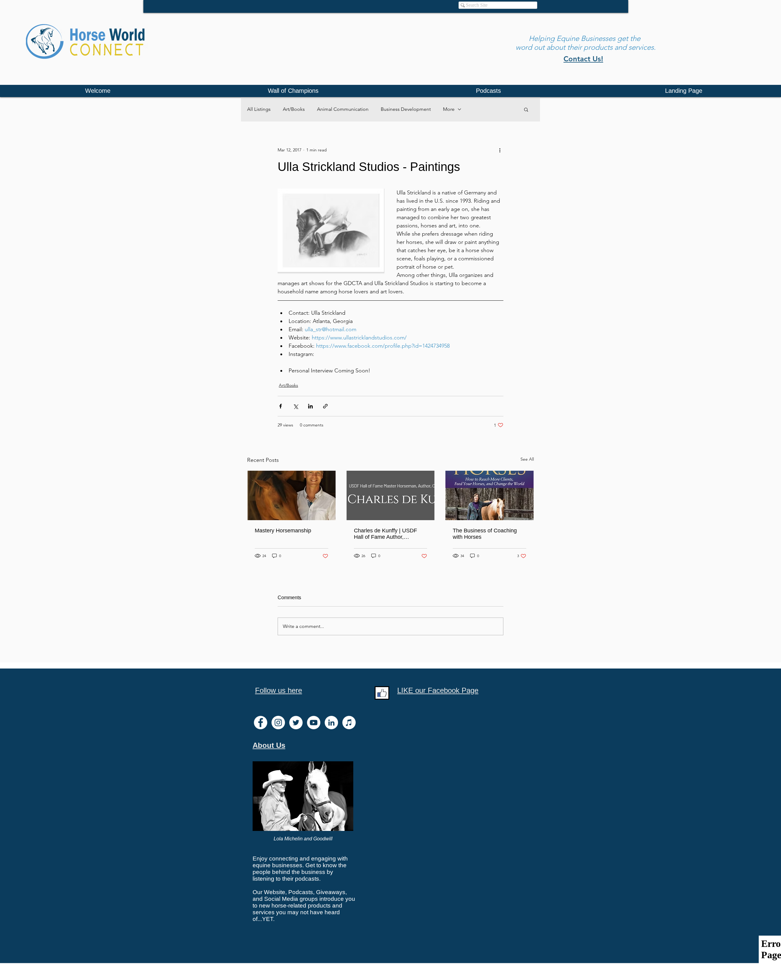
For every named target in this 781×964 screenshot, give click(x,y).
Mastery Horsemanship (283, 530)
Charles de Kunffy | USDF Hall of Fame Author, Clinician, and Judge (385, 533)
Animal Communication (343, 109)
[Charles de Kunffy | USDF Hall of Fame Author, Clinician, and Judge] (391, 495)
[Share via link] (325, 406)
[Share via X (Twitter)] (295, 406)
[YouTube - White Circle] (313, 722)
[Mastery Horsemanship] (291, 495)
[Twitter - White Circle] (296, 722)
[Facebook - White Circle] (260, 722)
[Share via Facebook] (280, 406)
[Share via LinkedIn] (310, 406)
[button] (526, 109)
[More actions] (499, 150)
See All (527, 459)
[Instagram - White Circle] (278, 722)
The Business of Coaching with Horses (485, 533)
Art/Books (294, 109)
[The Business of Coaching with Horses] (489, 495)
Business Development (406, 109)
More (449, 109)
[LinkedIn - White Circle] (331, 722)
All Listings (259, 109)
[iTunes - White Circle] (349, 722)
